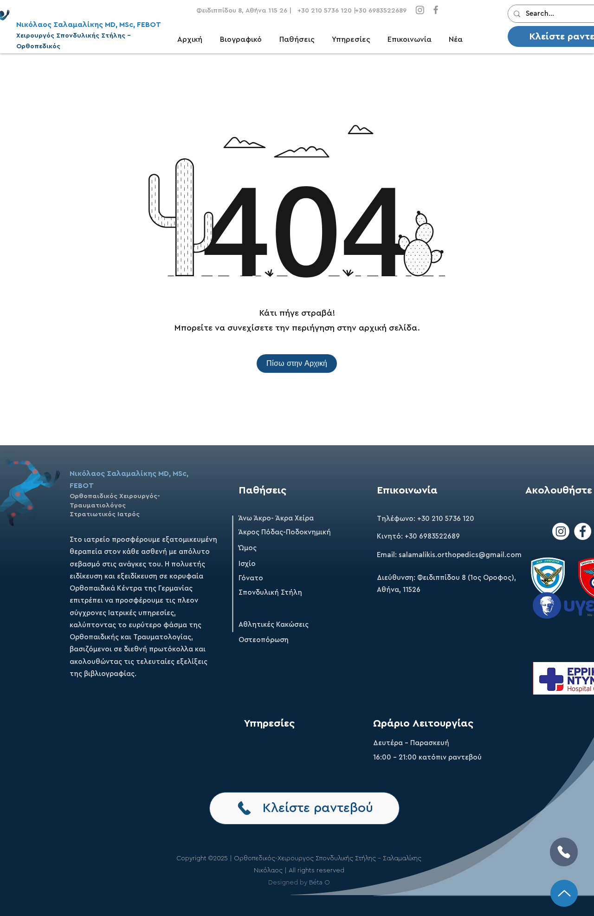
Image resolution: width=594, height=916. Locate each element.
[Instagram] (420, 9)
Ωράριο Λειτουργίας (423, 723)
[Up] (564, 893)
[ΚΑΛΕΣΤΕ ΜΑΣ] (564, 852)
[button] (301, 40)
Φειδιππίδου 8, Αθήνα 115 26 (241, 10)
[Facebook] (435, 9)
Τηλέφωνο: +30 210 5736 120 (425, 518)
